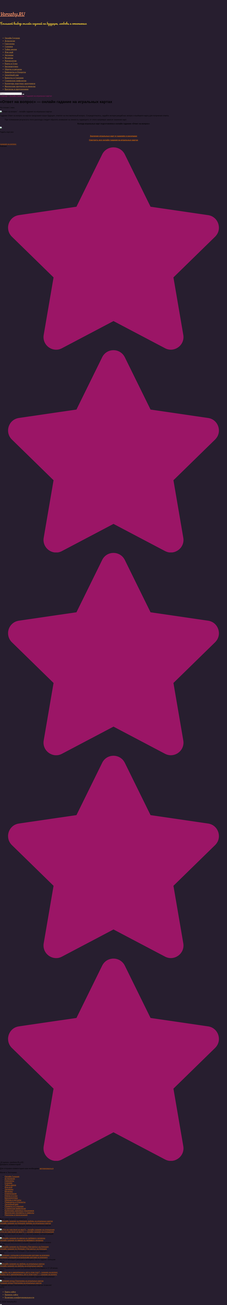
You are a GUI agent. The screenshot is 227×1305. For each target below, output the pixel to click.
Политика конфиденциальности (19, 1297)
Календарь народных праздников (20, 83)
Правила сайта (11, 1294)
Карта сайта (10, 1291)
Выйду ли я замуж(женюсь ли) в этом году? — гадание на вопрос (28, 1274)
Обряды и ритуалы (13, 69)
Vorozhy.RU (12, 14)
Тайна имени (11, 49)
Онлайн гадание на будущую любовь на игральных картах (25, 1223)
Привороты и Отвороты (15, 72)
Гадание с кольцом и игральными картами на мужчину (24, 1257)
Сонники (9, 46)
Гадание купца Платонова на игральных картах (21, 1283)
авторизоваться (47, 1168)
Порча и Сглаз (11, 63)
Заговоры (9, 55)
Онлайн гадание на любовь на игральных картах (21, 1266)
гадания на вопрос (8, 144)
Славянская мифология (15, 80)
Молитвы (9, 57)
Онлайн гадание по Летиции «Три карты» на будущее (23, 1249)
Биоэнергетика (11, 66)
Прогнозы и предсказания (16, 89)
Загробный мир (12, 75)
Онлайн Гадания (12, 38)
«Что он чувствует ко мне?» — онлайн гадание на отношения (27, 1232)
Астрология (10, 40)
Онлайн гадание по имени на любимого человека (21, 1240)
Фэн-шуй (9, 52)
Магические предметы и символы (20, 86)
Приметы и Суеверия (14, 77)
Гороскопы (10, 43)
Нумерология (11, 60)
